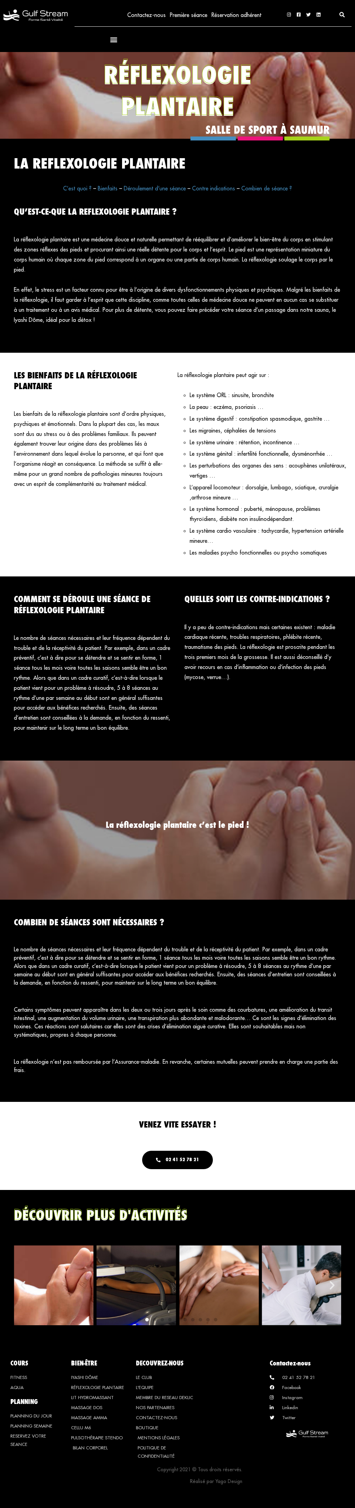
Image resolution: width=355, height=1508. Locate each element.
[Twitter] (308, 15)
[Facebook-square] (299, 15)
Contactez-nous (146, 14)
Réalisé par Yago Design (216, 1481)
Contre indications (213, 188)
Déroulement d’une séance (155, 188)
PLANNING (24, 1401)
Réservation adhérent (236, 14)
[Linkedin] (318, 15)
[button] (342, 15)
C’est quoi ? (77, 188)
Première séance (188, 14)
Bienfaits (108, 188)
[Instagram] (289, 15)
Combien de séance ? (266, 188)
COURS (19, 1363)
